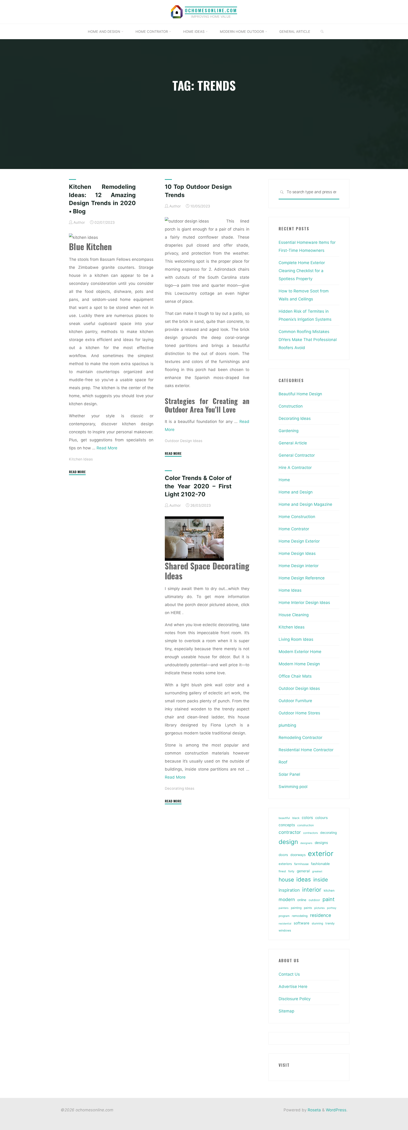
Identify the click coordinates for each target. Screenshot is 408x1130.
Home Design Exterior (299, 541)
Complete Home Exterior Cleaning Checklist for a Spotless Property (302, 270)
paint (329, 899)
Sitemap (286, 1011)
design (288, 841)
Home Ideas (290, 590)
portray (331, 908)
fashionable (320, 864)
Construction (291, 406)
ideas (303, 879)
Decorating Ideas (179, 788)
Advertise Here (293, 986)
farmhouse (301, 864)
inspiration (289, 890)
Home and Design (296, 492)
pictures (319, 908)
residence (320, 915)
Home (284, 479)
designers (306, 843)
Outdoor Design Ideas (183, 440)
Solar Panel (289, 774)
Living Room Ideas (296, 639)
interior (311, 889)
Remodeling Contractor (300, 737)
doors (283, 855)
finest (282, 871)
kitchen (329, 890)
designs (321, 842)
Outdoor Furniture (295, 700)
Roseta (313, 1110)
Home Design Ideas (297, 553)
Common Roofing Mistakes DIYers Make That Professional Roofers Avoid (308, 339)
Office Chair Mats (295, 676)
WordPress (336, 1110)
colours (321, 817)
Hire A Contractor (295, 467)
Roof (283, 762)
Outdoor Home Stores (299, 713)
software (301, 923)
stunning (317, 923)
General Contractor (297, 455)
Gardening (288, 430)
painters (284, 908)
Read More (107, 448)
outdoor (314, 900)
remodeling (300, 916)
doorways (298, 855)
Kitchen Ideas (81, 459)
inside (320, 880)
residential (285, 923)
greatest (317, 871)
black (295, 818)
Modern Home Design (299, 664)
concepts (287, 825)
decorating (328, 833)
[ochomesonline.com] (177, 11)
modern (287, 899)
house (286, 879)
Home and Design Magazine (305, 504)
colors (307, 817)
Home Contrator (294, 529)
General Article (293, 443)
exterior (320, 853)
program (284, 916)
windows (285, 930)
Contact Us (289, 974)
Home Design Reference (302, 578)
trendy (330, 923)
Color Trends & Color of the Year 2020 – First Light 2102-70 (198, 486)
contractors (310, 833)
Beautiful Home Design (300, 394)
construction (305, 825)
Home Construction (297, 516)
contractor (290, 832)
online (301, 900)
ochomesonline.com (211, 10)
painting (296, 908)
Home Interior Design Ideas (304, 602)
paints (308, 908)
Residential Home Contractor (306, 749)
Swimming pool (293, 786)
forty (291, 871)
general (303, 871)
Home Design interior (299, 565)
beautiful (284, 818)
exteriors (285, 864)
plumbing (287, 725)
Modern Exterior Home (300, 651)
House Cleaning (294, 614)
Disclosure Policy (294, 998)
